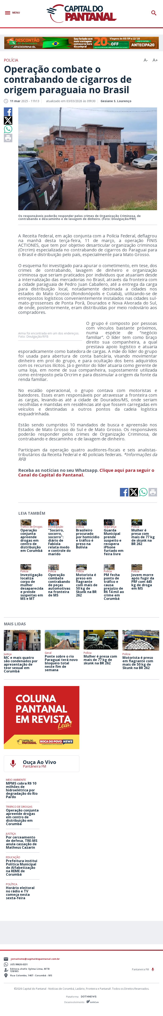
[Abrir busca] (154, 13)
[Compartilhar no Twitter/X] (8, 120)
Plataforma (72, 996)
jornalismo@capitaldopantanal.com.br (35, 958)
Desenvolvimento (74, 1001)
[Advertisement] (121, 712)
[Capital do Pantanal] (81, 13)
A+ (155, 60)
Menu (16, 12)
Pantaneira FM (141, 969)
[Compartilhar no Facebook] (8, 111)
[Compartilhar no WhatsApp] (8, 129)
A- (146, 60)
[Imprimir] (8, 138)
